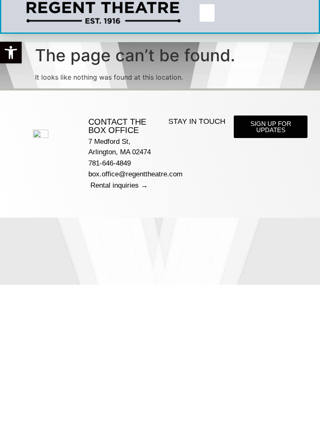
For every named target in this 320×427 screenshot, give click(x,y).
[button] (11, 52)
